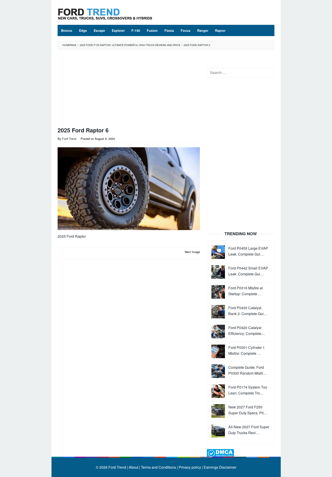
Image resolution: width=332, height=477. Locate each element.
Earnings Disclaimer (219, 467)
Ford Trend (117, 467)
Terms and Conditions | (159, 467)
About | (134, 467)
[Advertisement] (128, 89)
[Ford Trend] (105, 13)
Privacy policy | (190, 467)
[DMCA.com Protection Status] (220, 453)
